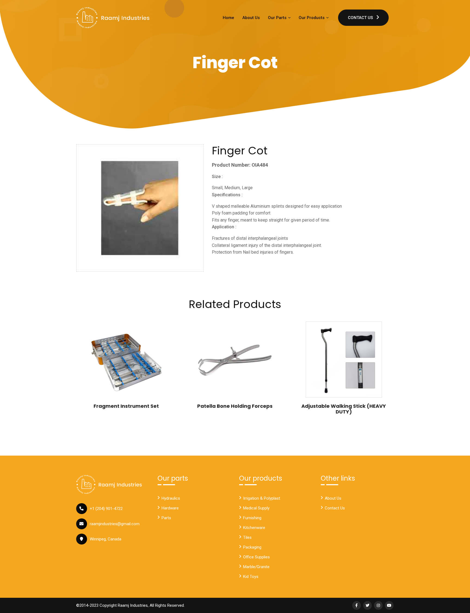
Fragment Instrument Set (126, 406)
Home (228, 17)
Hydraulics (171, 498)
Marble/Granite (256, 566)
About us (333, 498)
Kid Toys (250, 576)
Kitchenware (254, 527)
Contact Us (361, 17)
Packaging (252, 547)
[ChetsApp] (113, 17)
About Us (251, 17)
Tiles (247, 537)
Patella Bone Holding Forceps (235, 406)
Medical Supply (256, 508)
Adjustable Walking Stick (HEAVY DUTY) (343, 409)
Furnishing (252, 517)
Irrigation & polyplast (261, 498)
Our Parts (277, 17)
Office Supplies (256, 557)
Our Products (312, 17)
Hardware (170, 508)
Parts (166, 517)
